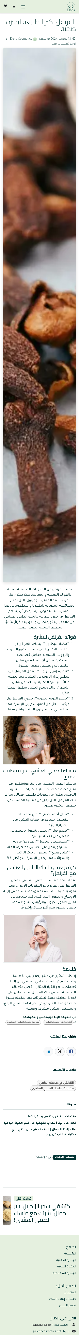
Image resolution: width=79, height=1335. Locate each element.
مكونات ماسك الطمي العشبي (23, 1022)
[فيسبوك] (71, 1051)
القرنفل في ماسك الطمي (58, 1022)
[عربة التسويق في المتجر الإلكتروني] (14, 7)
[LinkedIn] (48, 1051)
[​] (5, 6)
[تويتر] (60, 1051)
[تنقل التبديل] (23, 6)
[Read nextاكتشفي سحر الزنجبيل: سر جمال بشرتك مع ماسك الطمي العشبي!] (7, 1210)
